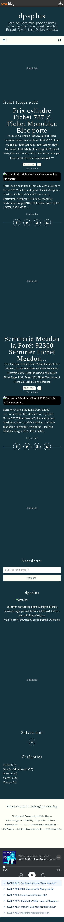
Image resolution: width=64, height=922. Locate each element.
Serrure (35, 136)
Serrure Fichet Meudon (27, 369)
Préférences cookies (53, 829)
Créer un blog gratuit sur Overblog (19, 820)
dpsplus (32, 15)
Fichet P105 (30, 377)
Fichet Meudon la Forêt (16, 364)
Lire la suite (32, 214)
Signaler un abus (12, 825)
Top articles (41, 820)
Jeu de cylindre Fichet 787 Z (37, 140)
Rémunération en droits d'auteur (43, 825)
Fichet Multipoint (49, 369)
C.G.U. (25, 825)
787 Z (18, 136)
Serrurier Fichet (48, 136)
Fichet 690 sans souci (49, 377)
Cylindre (26, 136)
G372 (32, 154)
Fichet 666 (19, 382)
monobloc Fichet (13, 140)
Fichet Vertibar (43, 145)
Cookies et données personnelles (29, 829)
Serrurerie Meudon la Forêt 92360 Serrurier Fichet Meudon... (32, 348)
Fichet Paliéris (24, 149)
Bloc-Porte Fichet (19, 154)
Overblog (51, 806)
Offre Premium (8, 829)
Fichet (10, 136)
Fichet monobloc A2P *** (41, 158)
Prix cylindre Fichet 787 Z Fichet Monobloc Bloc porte (32, 120)
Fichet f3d (22, 158)
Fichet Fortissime (33, 373)
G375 (39, 154)
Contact (52, 820)
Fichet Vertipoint (26, 145)
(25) (9, 765)
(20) (9, 782)
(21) (10, 777)
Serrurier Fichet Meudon (38, 382)
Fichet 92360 (36, 364)
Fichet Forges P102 (41, 149)
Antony (27, 619)
